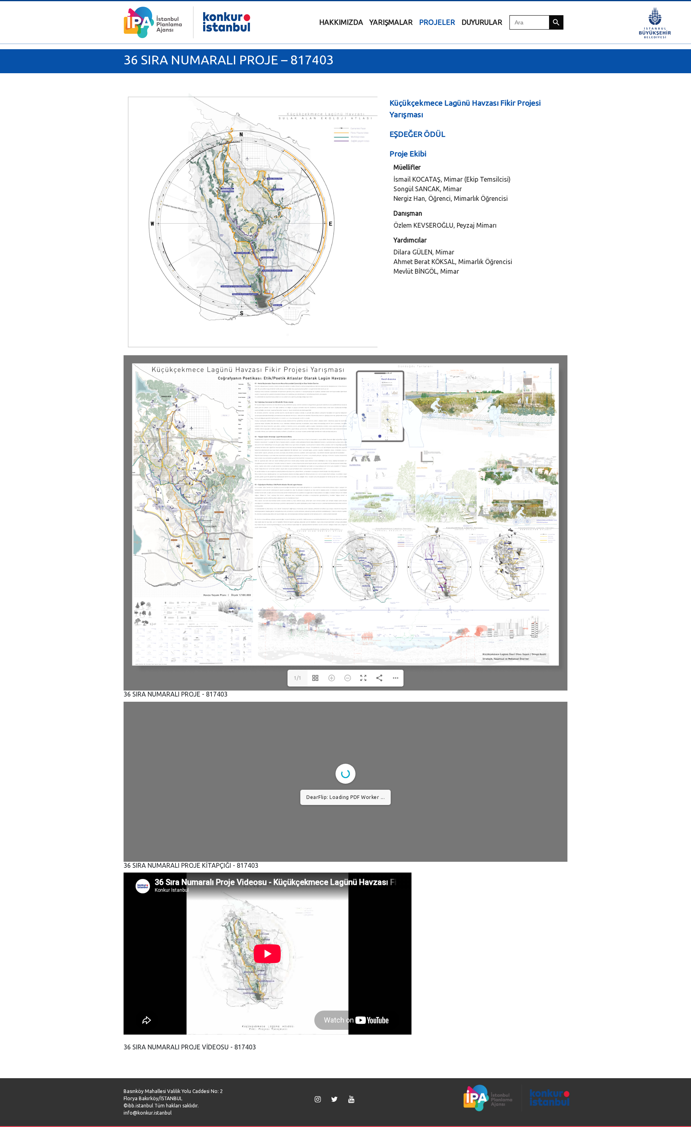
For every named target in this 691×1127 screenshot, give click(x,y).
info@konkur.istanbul (148, 1112)
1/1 (298, 678)
